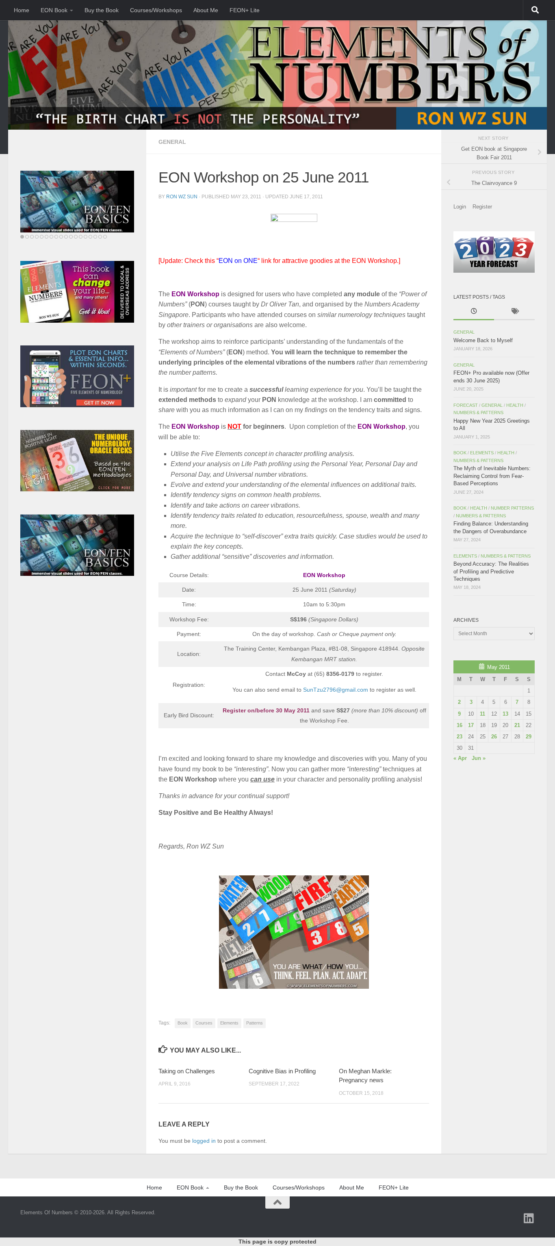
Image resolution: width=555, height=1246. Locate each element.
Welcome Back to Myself (483, 340)
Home (21, 10)
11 (482, 714)
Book (183, 1022)
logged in (204, 1140)
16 (459, 725)
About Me (205, 10)
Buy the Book (102, 10)
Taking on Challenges (186, 1071)
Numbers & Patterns (478, 412)
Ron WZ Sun (181, 197)
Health (514, 405)
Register (482, 207)
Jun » (479, 758)
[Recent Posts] (473, 312)
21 (517, 725)
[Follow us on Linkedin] (529, 1218)
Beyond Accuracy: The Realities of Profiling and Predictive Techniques (491, 571)
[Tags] (514, 312)
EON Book (54, 10)
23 (459, 737)
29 (528, 737)
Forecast (465, 405)
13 (505, 714)
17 (471, 725)
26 (494, 737)
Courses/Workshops (156, 10)
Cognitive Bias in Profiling (282, 1071)
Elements (229, 1022)
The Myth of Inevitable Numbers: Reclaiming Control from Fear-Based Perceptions (492, 475)
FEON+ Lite (245, 10)
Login (459, 207)
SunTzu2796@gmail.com (335, 689)
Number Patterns (512, 508)
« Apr (460, 758)
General (172, 142)
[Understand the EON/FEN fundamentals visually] (77, 201)
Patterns (254, 1022)
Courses (203, 1022)
